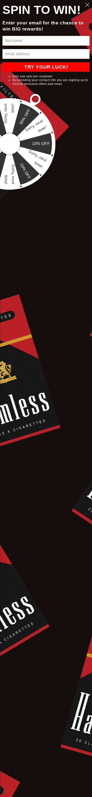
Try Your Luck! (46, 67)
